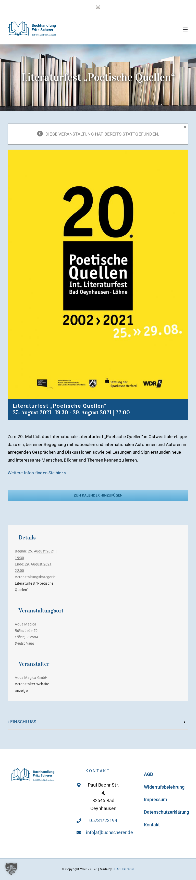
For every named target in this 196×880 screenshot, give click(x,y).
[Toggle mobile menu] (185, 29)
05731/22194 (103, 820)
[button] (11, 869)
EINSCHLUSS (23, 721)
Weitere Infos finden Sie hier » (37, 472)
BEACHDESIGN (123, 869)
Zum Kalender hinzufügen (98, 495)
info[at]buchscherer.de (103, 832)
